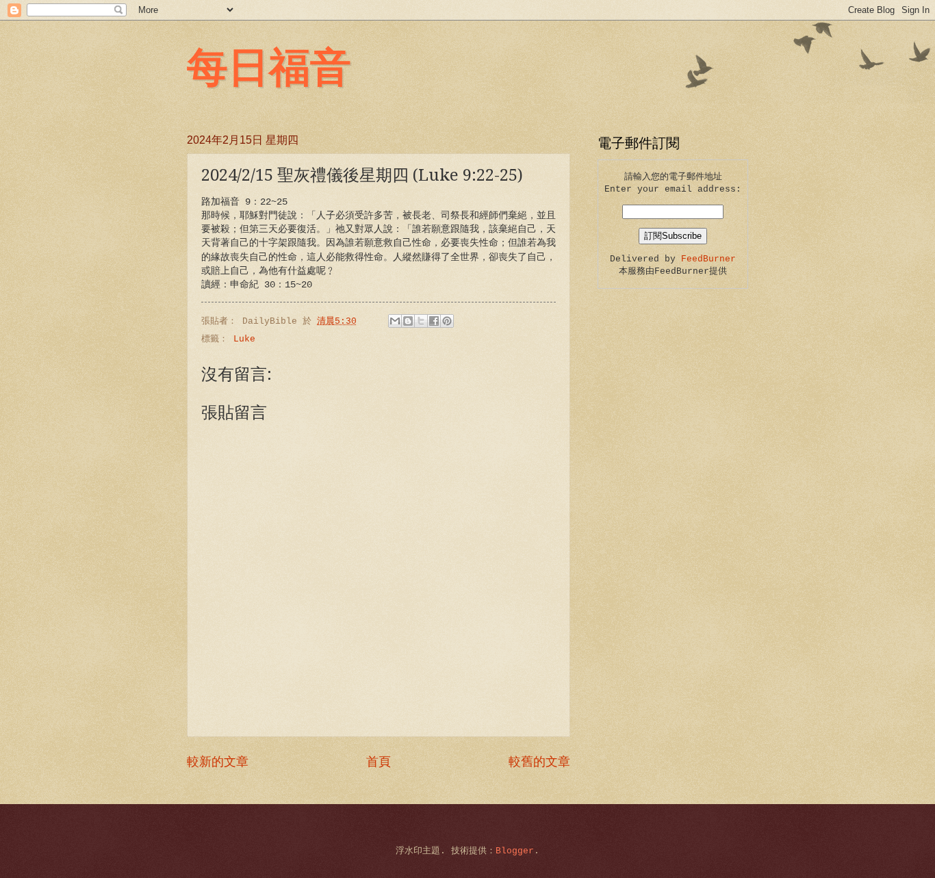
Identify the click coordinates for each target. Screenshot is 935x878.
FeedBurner (708, 259)
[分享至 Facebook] (434, 321)
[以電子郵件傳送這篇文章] (395, 321)
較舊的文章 (539, 762)
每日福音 (269, 65)
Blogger (515, 851)
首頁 (378, 762)
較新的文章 (217, 762)
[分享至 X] (421, 321)
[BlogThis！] (408, 321)
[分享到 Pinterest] (447, 321)
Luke (244, 339)
